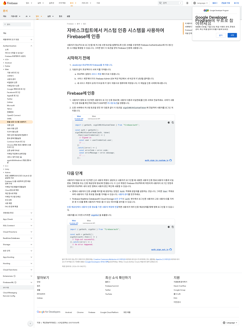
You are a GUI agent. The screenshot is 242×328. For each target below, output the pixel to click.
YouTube (108, 294)
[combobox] (170, 3)
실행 (39, 3)
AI (26, 16)
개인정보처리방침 (49, 323)
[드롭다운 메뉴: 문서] (76, 3)
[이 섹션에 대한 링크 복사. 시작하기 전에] (92, 58)
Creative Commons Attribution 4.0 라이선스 (109, 259)
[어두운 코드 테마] (169, 123)
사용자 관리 (123, 194)
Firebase (70, 24)
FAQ (175, 298)
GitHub (40, 298)
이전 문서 (177, 302)
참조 (60, 16)
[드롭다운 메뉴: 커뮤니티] (91, 3)
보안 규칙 (118, 199)
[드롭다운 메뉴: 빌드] (32, 3)
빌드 (27, 3)
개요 (4, 16)
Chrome (80, 312)
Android (68, 312)
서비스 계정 (96, 74)
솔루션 (51, 3)
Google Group (179, 290)
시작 (232, 35)
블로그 (215, 3)
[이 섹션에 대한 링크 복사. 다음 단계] (85, 173)
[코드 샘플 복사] (173, 123)
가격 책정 (62, 3)
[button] (15, 39)
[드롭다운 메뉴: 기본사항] (20, 16)
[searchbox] (17, 24)
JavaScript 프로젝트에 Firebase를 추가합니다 (92, 65)
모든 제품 (127, 312)
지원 (98, 3)
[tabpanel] (123, 143)
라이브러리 (41, 294)
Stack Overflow (180, 286)
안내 (38, 282)
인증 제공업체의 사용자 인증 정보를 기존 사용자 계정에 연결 (92, 207)
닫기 (220, 35)
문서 (71, 3)
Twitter (108, 290)
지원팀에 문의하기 (180, 282)
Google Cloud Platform (109, 312)
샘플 (68, 16)
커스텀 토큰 (112, 103)
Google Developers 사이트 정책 (96, 262)
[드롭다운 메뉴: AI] (30, 16)
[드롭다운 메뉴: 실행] (44, 3)
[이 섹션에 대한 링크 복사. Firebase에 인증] (97, 93)
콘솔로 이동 (225, 3)
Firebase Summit (112, 286)
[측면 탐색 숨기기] (30, 323)
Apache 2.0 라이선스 (163, 259)
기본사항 (14, 16)
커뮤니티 (85, 3)
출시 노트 (177, 294)
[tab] (79, 117)
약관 (38, 323)
